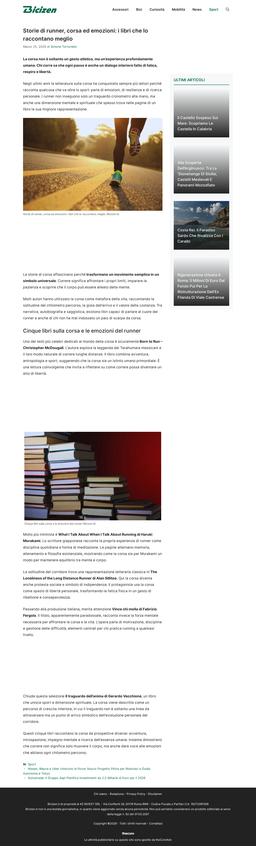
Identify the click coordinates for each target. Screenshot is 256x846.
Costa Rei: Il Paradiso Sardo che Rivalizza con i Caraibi (200, 236)
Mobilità (178, 9)
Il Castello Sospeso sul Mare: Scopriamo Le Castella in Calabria (197, 123)
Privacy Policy (136, 794)
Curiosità (157, 9)
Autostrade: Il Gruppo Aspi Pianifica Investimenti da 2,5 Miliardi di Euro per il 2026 (86, 778)
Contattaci (156, 823)
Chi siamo (100, 794)
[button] (227, 9)
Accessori (120, 9)
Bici (139, 9)
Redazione (117, 794)
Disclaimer (155, 794)
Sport (213, 9)
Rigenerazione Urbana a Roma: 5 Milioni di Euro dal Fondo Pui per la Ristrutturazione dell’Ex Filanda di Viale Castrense (201, 286)
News (197, 9)
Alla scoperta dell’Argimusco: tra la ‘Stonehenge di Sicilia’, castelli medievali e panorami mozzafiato (197, 173)
